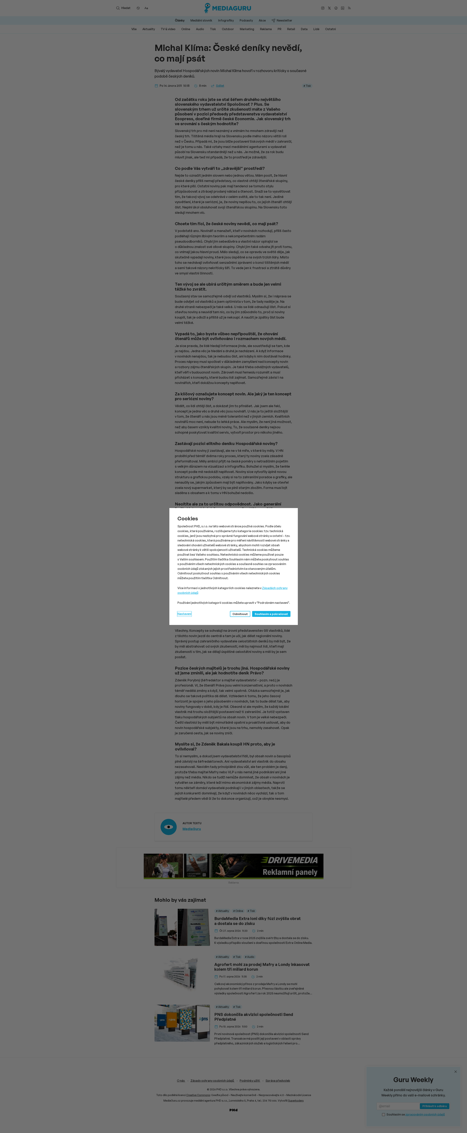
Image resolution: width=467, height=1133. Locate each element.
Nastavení (184, 614)
